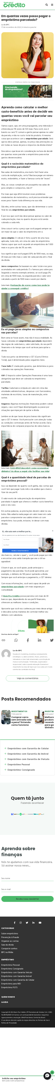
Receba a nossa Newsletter (20, 551)
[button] (22, 531)
